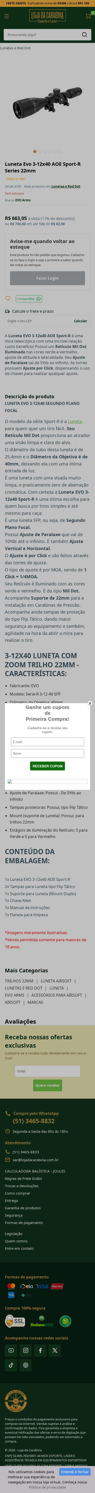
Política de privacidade (47, 1487)
